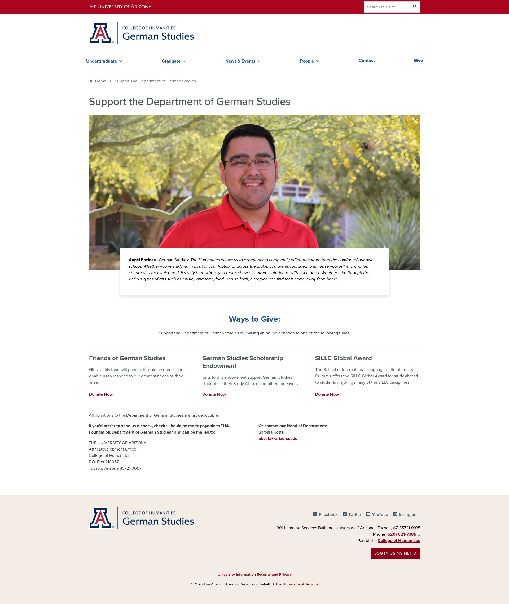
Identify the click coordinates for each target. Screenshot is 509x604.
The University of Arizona (297, 584)
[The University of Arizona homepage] (124, 7)
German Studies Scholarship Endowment (242, 362)
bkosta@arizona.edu (277, 438)
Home (100, 81)
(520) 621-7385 (401, 534)
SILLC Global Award (343, 358)
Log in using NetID (395, 553)
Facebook (328, 514)
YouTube (380, 514)
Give (418, 60)
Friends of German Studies (127, 358)
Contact (367, 60)
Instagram (408, 514)
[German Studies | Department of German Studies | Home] (141, 33)
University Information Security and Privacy (255, 574)
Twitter (354, 514)
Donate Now (101, 394)
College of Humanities (399, 540)
